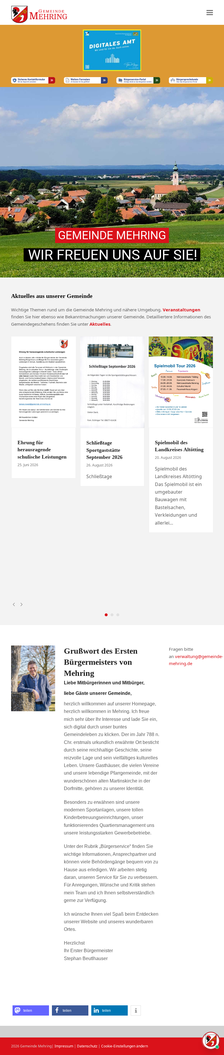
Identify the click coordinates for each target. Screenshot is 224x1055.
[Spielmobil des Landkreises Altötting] (181, 381)
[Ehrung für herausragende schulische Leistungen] (43, 381)
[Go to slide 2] (112, 614)
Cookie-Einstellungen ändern (124, 1046)
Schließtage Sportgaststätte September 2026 (104, 450)
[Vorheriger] (14, 605)
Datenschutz (87, 1046)
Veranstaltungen (181, 310)
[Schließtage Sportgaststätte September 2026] (112, 381)
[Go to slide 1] (106, 614)
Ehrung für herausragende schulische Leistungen (42, 450)
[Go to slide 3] (117, 614)
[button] (209, 12)
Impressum (64, 1046)
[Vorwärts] (21, 605)
